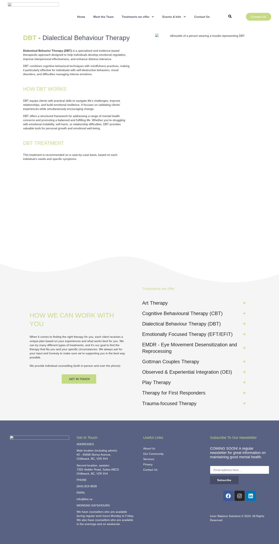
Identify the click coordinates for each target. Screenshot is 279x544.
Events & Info (171, 16)
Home (81, 16)
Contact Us (202, 16)
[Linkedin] (251, 496)
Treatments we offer (135, 16)
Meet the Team (103, 16)
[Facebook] (228, 496)
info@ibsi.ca (84, 499)
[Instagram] (239, 496)
